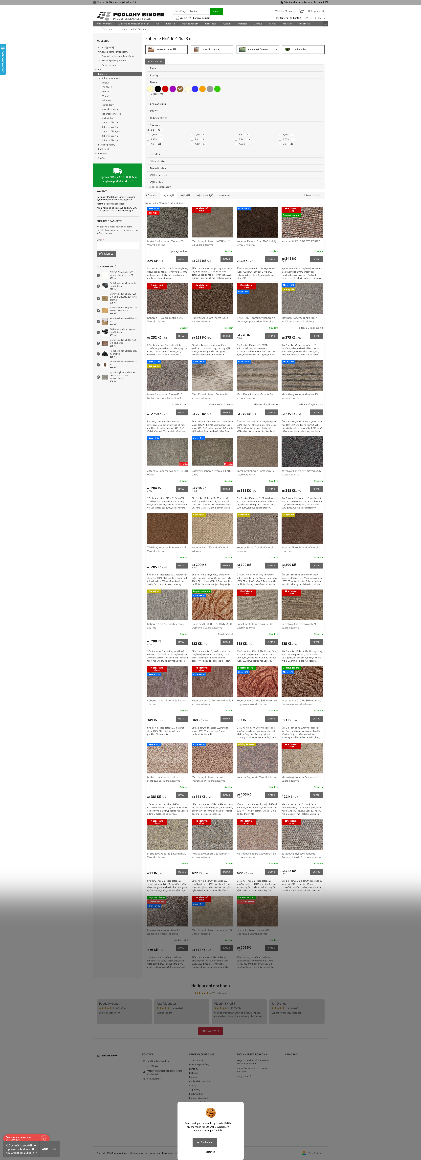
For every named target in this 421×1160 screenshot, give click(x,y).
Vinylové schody (110, 65)
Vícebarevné (159, 94)
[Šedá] (210, 89)
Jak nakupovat (196, 1060)
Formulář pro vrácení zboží (111, 203)
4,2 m (199, 144)
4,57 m (244, 144)
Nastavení (210, 1152)
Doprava (284, 18)
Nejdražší (185, 195)
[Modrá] (195, 89)
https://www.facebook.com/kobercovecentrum (164, 1072)
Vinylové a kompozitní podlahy (113, 52)
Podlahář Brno (196, 1094)
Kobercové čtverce (111, 114)
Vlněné (105, 96)
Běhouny (106, 100)
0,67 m (156, 134)
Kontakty (193, 1069)
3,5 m (244, 139)
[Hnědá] (180, 89)
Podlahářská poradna (199, 1081)
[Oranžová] (202, 89)
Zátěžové (107, 87)
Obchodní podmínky (199, 1064)
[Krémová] (187, 89)
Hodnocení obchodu (210, 985)
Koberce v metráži (111, 78)
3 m (155, 130)
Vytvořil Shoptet (317, 1153)
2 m (199, 139)
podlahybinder (154, 1078)
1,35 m (156, 139)
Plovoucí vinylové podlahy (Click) (118, 56)
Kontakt (297, 18)
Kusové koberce (110, 109)
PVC (100, 69)
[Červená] (165, 89)
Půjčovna (102, 153)
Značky (101, 158)
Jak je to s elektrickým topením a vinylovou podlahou (253, 1062)
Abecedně (224, 195)
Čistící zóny (108, 105)
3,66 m (288, 139)
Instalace (193, 1073)
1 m (243, 134)
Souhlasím (207, 1142)
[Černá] (158, 89)
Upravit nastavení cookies (168, 1153)
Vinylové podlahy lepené (114, 60)
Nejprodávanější (205, 195)
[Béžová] (150, 89)
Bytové (106, 82)
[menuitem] (104, 23)
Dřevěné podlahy (106, 144)
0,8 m (199, 134)
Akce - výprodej (106, 47)
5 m (288, 144)
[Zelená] (217, 89)
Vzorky (183, 18)
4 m (156, 144)
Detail (182, 259)
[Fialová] (172, 89)
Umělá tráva (107, 118)
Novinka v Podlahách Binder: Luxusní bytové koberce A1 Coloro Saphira (116, 198)
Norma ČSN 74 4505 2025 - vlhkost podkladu (253, 1070)
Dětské (106, 91)
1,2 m (287, 134)
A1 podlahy (194, 1089)
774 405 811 (152, 1066)
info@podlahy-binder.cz (159, 1061)
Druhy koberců (244, 1076)
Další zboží (103, 149)
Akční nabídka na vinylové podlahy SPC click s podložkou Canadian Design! (117, 209)
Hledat (216, 11)
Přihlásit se (106, 253)
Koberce (102, 74)
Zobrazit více (211, 1031)
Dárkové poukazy (201, 18)
